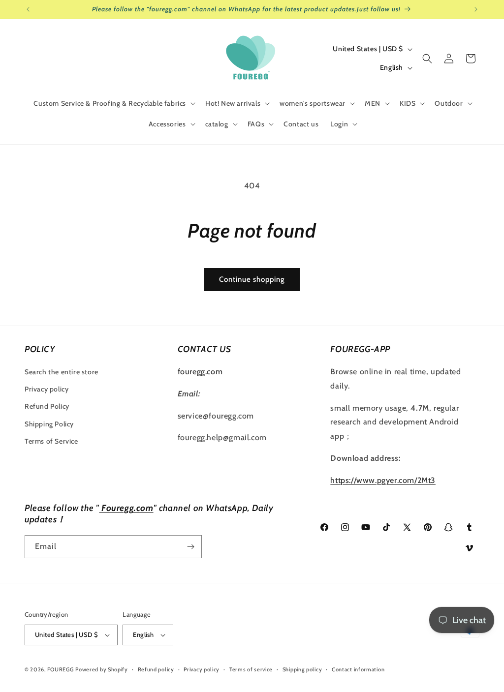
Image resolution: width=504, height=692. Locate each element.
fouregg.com (200, 371)
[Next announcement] (476, 9)
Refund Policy (47, 406)
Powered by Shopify (101, 669)
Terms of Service (51, 441)
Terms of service (251, 669)
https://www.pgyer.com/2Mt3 (383, 480)
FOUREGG (60, 669)
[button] (113, 103)
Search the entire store (61, 371)
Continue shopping (252, 279)
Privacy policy (46, 389)
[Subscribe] (190, 546)
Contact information (358, 669)
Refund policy (156, 669)
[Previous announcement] (28, 9)
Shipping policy (302, 669)
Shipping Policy (49, 424)
